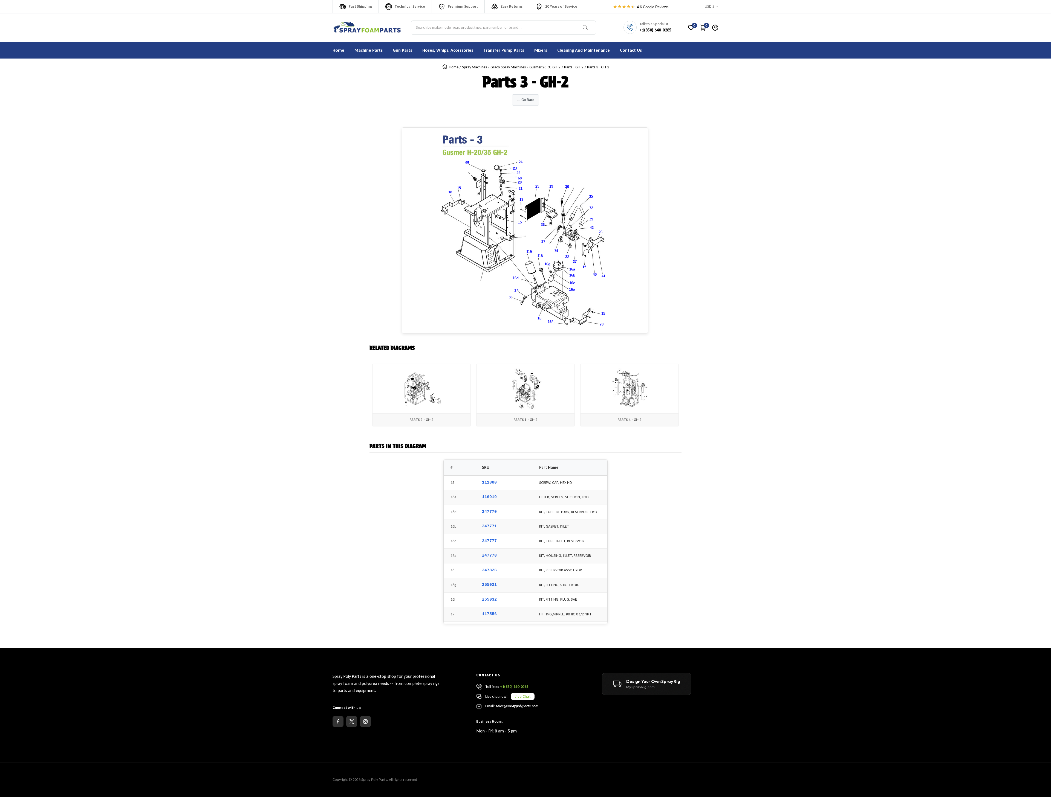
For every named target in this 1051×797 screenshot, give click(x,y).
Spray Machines (474, 67)
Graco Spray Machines (508, 67)
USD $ (709, 6)
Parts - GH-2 (574, 67)
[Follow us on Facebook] (338, 721)
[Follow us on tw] (351, 721)
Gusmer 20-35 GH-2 (545, 67)
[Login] (715, 27)
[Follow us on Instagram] (365, 721)
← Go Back (525, 99)
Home (453, 67)
